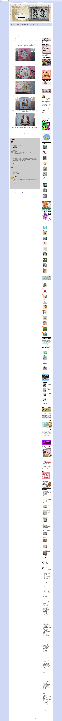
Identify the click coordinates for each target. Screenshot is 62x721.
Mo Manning (45, 664)
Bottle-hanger (45, 615)
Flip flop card (45, 637)
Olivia (44, 144)
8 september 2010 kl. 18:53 (17, 163)
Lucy (44, 166)
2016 (44, 561)
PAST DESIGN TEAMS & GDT (22, 24)
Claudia (44, 348)
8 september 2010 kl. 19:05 (17, 173)
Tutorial (44, 702)
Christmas (44, 623)
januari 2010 (46, 595)
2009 (44, 596)
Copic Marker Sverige (47, 627)
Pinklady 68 (15, 140)
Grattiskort (15, 137)
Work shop (45, 711)
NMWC (44, 670)
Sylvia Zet (44, 688)
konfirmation (45, 653)
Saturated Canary (46, 680)
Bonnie (44, 252)
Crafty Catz (45, 630)
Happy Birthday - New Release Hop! (47, 403)
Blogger (35, 718)
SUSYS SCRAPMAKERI (46, 538)
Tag (43, 689)
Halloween (44, 645)
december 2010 (47, 569)
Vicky (44, 193)
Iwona (44, 294)
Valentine (44, 704)
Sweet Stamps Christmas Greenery (48, 389)
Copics (44, 629)
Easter (44, 634)
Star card (44, 682)
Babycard (44, 610)
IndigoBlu (44, 648)
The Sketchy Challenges (45, 497)
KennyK (44, 651)
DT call (44, 633)
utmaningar (45, 703)
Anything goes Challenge (45, 606)
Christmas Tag (45, 624)
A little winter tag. (48, 512)
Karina (44, 355)
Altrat (44, 603)
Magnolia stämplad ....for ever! (46, 531)
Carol (44, 288)
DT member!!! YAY (48, 399)
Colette (44, 263)
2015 (44, 562)
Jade (44, 299)
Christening (45, 622)
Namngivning (46, 574)
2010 (44, 568)
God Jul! (48, 518)
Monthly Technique (46, 665)
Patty (44, 326)
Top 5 (44, 700)
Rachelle (44, 188)
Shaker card (45, 681)
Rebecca (44, 182)
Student (44, 683)
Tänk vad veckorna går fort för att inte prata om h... (47, 576)
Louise (14, 150)
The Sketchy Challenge (47, 697)
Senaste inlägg (13, 190)
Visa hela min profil (45, 108)
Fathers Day (45, 636)
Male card (44, 661)
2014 (44, 563)
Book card (44, 614)
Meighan (44, 310)
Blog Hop (44, 612)
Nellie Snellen (45, 668)
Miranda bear (45, 663)
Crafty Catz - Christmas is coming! (49, 394)
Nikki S (44, 321)
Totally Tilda (45, 701)
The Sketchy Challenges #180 (49, 499)
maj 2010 (46, 590)
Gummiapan (45, 644)
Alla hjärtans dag (46, 601)
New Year (44, 669)
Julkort (44, 649)
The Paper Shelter (46, 696)
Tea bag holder (45, 690)
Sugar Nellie (45, 685)
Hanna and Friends (46, 646)
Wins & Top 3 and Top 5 (34, 24)
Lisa (44, 155)
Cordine (44, 350)
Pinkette (44, 674)
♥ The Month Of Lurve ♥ (49, 505)
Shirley (44, 332)
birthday (44, 611)
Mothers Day (45, 666)
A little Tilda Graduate (49, 545)
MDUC (44, 662)
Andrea (44, 283)
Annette (48, 94)
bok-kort (44, 613)
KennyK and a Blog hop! (49, 384)
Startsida (26, 190)
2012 (44, 566)
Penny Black (45, 673)
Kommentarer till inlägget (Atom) (21, 192)
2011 (44, 567)
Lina (44, 177)
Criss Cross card (46, 631)
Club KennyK (45, 626)
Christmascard (45, 625)
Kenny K (44, 650)
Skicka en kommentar (15, 186)
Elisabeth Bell (45, 635)
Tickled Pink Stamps (46, 699)
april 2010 (46, 591)
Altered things (45, 602)
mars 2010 (46, 592)
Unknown (14, 176)
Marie (44, 225)
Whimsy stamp (45, 710)
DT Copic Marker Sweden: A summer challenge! (48, 526)
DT (43, 632)
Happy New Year (45, 647)
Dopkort (45, 586)
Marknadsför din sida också (45, 118)
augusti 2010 (46, 587)
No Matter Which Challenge (46, 672)
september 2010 (47, 573)
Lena (44, 241)
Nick (44, 150)
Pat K (44, 230)
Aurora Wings (45, 609)
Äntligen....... (48, 551)
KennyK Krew (45, 652)
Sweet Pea (45, 686)
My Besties (45, 667)
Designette (13, 24)
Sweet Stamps (45, 687)
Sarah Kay (44, 679)
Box (43, 616)
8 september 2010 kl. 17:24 (17, 147)
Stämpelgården (45, 684)
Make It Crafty (45, 660)
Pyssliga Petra (45, 550)
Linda (44, 366)
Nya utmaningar (46, 583)
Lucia (44, 257)
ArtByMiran (45, 607)
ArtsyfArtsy (45, 608)
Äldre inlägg (37, 190)
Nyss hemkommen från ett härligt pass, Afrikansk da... (47, 579)
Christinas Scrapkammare (45, 517)
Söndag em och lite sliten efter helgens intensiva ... (47, 582)
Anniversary (45, 604)
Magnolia (19, 137)
